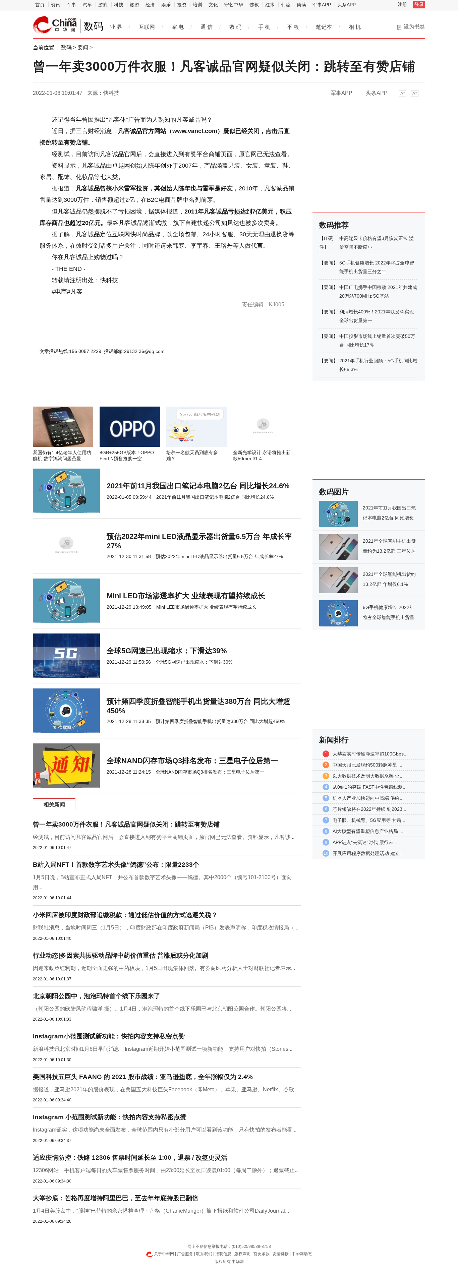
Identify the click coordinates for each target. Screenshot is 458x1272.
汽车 (87, 4)
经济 (150, 4)
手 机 (264, 27)
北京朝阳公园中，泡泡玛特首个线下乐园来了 (96, 996)
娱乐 (166, 4)
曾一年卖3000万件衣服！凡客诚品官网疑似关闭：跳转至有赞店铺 (126, 824)
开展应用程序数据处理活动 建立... (368, 853)
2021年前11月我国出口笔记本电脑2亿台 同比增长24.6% (198, 486)
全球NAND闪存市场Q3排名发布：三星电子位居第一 (192, 760)
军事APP (321, 4)
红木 (270, 4)
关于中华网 (164, 1254)
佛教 (254, 4)
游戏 (103, 4)
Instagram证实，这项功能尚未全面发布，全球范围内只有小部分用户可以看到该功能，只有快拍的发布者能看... (164, 1130)
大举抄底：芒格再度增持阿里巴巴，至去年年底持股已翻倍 (115, 1198)
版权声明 (242, 1254)
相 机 (355, 27)
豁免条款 (261, 1254)
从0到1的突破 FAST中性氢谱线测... (370, 787)
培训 (197, 4)
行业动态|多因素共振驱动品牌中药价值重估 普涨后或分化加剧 (120, 955)
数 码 (235, 27)
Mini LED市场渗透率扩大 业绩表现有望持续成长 (186, 596)
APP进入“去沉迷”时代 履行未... (365, 842)
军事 (71, 4)
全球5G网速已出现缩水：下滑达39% (167, 651)
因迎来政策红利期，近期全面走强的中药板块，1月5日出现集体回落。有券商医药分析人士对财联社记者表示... (164, 968)
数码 (66, 47)
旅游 (134, 4)
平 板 (293, 27)
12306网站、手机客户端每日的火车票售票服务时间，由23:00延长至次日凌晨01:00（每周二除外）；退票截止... (166, 1170)
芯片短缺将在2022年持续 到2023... (369, 809)
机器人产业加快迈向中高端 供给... (368, 798)
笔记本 (324, 27)
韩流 (285, 4)
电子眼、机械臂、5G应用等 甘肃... (369, 820)
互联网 (147, 27)
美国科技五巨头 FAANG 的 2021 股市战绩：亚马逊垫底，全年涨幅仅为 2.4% (143, 1076)
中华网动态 (302, 1254)
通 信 (207, 27)
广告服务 (185, 1254)
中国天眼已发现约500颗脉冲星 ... (367, 765)
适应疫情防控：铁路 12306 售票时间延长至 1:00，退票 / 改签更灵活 (130, 1157)
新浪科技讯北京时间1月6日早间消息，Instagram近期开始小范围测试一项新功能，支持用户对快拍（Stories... (162, 1049)
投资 (181, 4)
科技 (118, 4)
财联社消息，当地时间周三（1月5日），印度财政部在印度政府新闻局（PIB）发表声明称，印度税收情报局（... (165, 927)
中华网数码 (55, 25)
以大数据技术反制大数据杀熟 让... (368, 776)
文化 (213, 4)
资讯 (55, 4)
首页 (40, 4)
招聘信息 (223, 1254)
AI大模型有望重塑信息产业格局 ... (368, 831)
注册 (402, 4)
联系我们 (204, 1254)
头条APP (346, 4)
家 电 (178, 27)
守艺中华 (233, 4)
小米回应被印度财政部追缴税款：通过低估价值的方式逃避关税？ (125, 914)
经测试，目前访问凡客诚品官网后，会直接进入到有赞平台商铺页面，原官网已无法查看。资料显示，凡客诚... (163, 837)
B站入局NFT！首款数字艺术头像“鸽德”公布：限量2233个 (116, 864)
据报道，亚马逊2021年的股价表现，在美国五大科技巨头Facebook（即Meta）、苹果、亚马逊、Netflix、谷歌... (165, 1089)
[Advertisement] (147, 388)
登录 (419, 4)
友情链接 (281, 1254)
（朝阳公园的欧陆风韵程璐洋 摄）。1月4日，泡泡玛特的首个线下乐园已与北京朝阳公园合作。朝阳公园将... (162, 1009)
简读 (301, 4)
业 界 (116, 27)
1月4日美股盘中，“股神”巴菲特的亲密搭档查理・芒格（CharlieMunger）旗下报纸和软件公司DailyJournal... (161, 1211)
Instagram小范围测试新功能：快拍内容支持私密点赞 (109, 1036)
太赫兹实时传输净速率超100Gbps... (370, 753)
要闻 (82, 47)
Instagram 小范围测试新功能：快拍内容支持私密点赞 (109, 1116)
